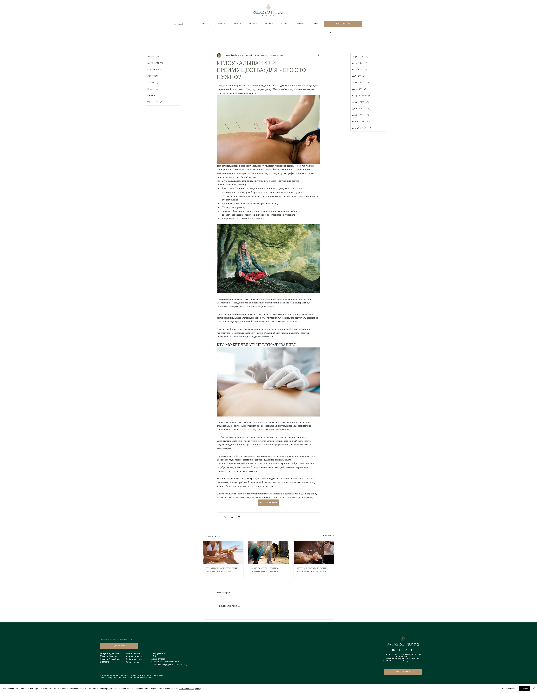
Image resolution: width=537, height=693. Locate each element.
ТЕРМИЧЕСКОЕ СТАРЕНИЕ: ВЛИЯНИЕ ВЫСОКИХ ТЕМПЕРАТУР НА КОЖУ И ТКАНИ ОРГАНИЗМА (222, 570)
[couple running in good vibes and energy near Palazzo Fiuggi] (268, 552)
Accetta (524, 688)
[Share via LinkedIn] (231, 517)
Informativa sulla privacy (190, 688)
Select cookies (508, 688)
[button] (330, 32)
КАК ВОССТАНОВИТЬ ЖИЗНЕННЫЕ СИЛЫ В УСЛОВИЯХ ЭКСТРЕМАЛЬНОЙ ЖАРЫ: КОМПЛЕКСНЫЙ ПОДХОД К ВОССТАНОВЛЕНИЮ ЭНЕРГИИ (268, 570)
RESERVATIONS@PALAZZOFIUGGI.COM (403, 659)
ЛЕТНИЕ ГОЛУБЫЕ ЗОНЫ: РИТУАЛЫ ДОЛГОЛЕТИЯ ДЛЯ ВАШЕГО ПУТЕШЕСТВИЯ (312, 570)
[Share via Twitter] (225, 517)
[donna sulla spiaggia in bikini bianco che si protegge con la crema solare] (223, 552)
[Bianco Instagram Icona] (406, 650)
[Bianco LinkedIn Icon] (412, 650)
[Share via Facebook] (218, 517)
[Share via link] (238, 517)
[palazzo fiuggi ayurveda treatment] (314, 552)
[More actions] (318, 55)
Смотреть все (328, 536)
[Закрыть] (533, 688)
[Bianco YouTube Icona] (393, 650)
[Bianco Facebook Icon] (399, 650)
